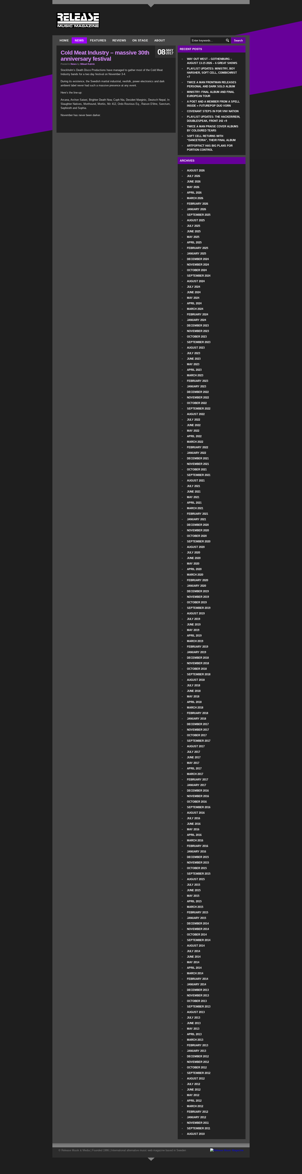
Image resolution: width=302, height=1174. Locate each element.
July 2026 (193, 176)
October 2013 (197, 1001)
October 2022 (197, 403)
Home (64, 40)
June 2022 (194, 425)
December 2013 (198, 989)
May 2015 (193, 895)
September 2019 (198, 607)
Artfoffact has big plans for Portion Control (210, 147)
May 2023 (193, 364)
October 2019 (197, 602)
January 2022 (196, 452)
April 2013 (194, 1034)
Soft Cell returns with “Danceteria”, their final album (211, 138)
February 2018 (197, 713)
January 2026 (196, 209)
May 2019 (193, 630)
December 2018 (198, 657)
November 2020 (198, 530)
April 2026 (194, 192)
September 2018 (198, 674)
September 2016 (198, 807)
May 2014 (193, 962)
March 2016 (195, 840)
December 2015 (198, 857)
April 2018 (194, 702)
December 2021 (198, 458)
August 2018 (196, 679)
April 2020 (194, 569)
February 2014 (197, 978)
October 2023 (197, 336)
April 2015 (194, 901)
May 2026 (193, 187)
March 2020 (195, 574)
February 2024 (197, 314)
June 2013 (194, 1023)
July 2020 (193, 552)
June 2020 (194, 558)
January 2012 (196, 1117)
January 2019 (196, 652)
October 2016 (197, 801)
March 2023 (195, 375)
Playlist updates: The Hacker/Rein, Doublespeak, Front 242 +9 (213, 118)
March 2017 (195, 774)
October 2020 (197, 535)
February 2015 (197, 912)
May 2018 (193, 696)
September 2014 (198, 940)
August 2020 (196, 547)
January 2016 (196, 851)
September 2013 (198, 1006)
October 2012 (197, 1067)
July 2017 (193, 751)
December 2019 (198, 591)
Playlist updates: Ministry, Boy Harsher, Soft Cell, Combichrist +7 (212, 72)
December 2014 (198, 923)
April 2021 (194, 502)
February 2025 (197, 248)
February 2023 (197, 380)
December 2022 (198, 392)
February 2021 (197, 513)
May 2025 (193, 236)
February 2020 (197, 580)
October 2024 (197, 270)
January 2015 (196, 918)
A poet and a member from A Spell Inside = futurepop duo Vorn (213, 103)
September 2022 (198, 408)
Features (98, 40)
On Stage (140, 40)
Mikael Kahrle (87, 64)
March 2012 (195, 1106)
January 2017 (196, 785)
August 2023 (196, 347)
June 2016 (194, 823)
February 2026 (197, 203)
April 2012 (194, 1100)
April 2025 (194, 242)
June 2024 (194, 292)
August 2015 (196, 879)
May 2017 (193, 762)
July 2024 (193, 286)
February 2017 (197, 779)
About (159, 40)
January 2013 (196, 1050)
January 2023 (196, 386)
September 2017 (198, 740)
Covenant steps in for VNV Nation (213, 111)
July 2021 (193, 486)
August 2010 (196, 1133)
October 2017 (197, 735)
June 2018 (194, 691)
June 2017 (194, 757)
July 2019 (193, 619)
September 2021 (198, 475)
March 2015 (195, 906)
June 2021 (194, 491)
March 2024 (195, 308)
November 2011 (198, 1122)
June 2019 (194, 624)
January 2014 (196, 984)
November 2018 (198, 663)
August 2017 (196, 746)
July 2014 (193, 951)
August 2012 (196, 1078)
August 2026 (196, 170)
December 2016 (198, 790)
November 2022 (198, 397)
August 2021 (196, 480)
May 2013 (193, 1028)
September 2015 (198, 873)
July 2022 (193, 419)
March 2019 (195, 641)
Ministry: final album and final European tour (210, 94)
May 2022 (193, 430)
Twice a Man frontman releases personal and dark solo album (211, 84)
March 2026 (195, 198)
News (79, 40)
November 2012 (198, 1061)
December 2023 (198, 325)
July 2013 (193, 1017)
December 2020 (198, 524)
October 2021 (197, 469)
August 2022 (196, 414)
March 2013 (195, 1039)
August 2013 (196, 1012)
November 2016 (198, 796)
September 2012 (198, 1073)
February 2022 (197, 447)
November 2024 (198, 264)
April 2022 (194, 436)
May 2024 (193, 297)
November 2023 (198, 331)
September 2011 (198, 1128)
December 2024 (198, 259)
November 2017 (198, 729)
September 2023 (198, 342)
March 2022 (195, 441)
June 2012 (194, 1089)
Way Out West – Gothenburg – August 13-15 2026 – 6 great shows (212, 61)
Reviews (119, 40)
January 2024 (196, 320)
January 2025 (196, 253)
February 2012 (197, 1111)
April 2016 (194, 834)
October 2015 (197, 868)
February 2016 (197, 846)
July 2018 (193, 685)
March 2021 (195, 508)
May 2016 (193, 829)
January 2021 (196, 519)
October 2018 (197, 668)
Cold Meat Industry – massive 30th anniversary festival (105, 55)
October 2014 (197, 934)
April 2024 (194, 303)
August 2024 (196, 281)
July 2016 (193, 818)
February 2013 (197, 1045)
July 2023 (193, 353)
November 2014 (198, 929)
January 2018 (196, 718)
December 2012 (198, 1056)
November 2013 (198, 995)
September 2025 (198, 214)
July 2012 (193, 1084)
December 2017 (198, 724)
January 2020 (196, 585)
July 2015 (193, 884)
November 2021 (198, 463)
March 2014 (195, 973)
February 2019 (197, 646)
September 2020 (198, 541)
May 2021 (193, 497)
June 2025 (194, 231)
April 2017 (194, 768)
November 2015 (198, 862)
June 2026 (194, 181)
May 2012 (193, 1095)
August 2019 (196, 613)
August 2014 (196, 945)
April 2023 (194, 369)
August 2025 (196, 220)
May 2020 (193, 563)
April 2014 (194, 967)
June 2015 (194, 890)
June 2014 (194, 956)
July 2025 (193, 225)
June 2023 (194, 358)
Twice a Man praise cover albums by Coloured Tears (212, 128)
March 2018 (195, 707)
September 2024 (198, 275)
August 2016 (196, 812)
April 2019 (194, 635)
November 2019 (198, 596)
